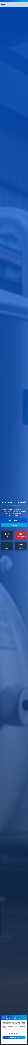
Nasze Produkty (13, 520)
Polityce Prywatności (21, 1041)
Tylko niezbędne (15, 1033)
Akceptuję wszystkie (15, 1037)
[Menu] (25, 4)
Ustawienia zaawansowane (10, 1030)
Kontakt (15, 525)
